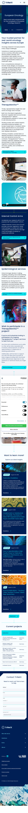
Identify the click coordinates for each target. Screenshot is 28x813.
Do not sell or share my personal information (11, 768)
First (4, 692)
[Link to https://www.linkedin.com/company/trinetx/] (7, 757)
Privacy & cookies (5, 772)
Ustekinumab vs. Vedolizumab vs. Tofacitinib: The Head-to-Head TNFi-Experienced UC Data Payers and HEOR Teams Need (13, 516)
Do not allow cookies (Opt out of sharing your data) (14, 434)
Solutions (4, 738)
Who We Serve (6, 733)
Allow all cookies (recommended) (14, 425)
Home (6, 29)
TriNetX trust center (6, 761)
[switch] (24, 406)
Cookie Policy (9, 397)
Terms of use (4, 775)
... (12, 29)
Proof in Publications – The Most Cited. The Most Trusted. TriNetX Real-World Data (13, 592)
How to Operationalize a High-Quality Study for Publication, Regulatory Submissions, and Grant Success (13, 554)
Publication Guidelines (10, 478)
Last (4, 698)
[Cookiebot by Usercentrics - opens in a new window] (21, 378)
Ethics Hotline (4, 764)
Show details (20, 421)
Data (3, 742)
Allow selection (14, 429)
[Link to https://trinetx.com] (7, 2)
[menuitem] (14, 733)
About (3, 747)
